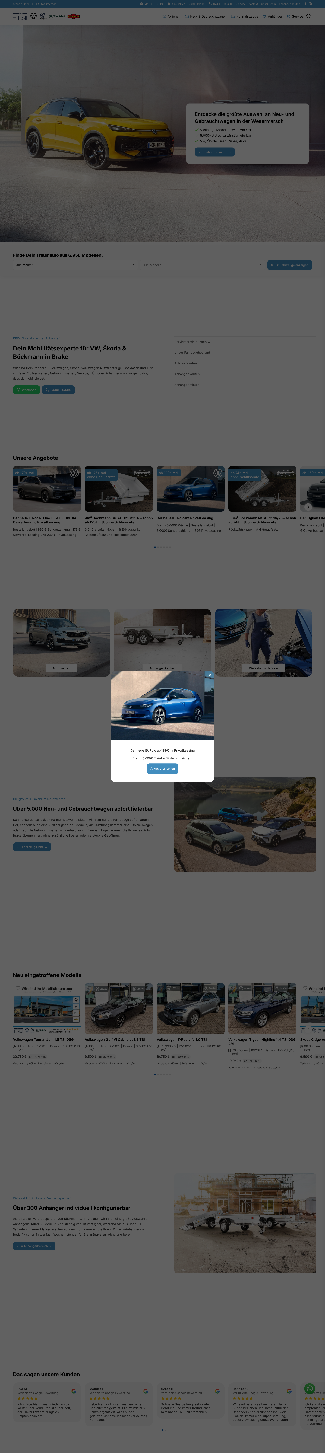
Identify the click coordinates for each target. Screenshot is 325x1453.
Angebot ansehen (162, 769)
